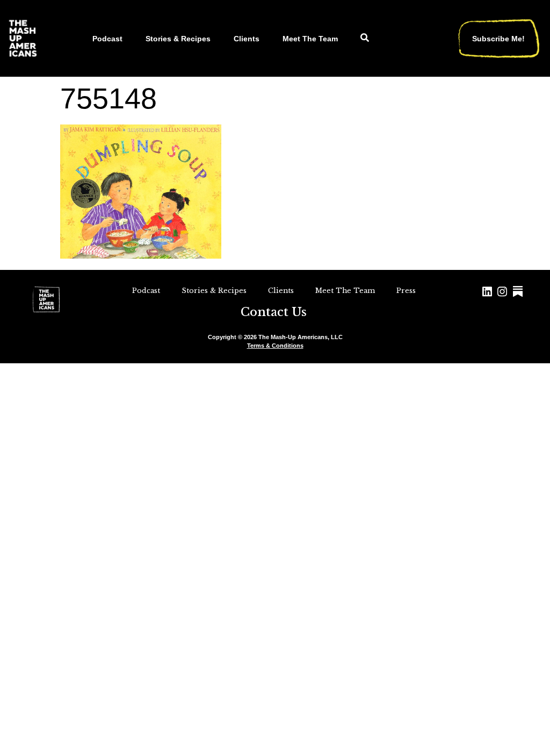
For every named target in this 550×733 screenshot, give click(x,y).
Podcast (107, 38)
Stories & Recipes (178, 38)
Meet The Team (310, 38)
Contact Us (274, 312)
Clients (246, 38)
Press (406, 291)
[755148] (140, 255)
